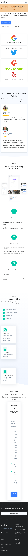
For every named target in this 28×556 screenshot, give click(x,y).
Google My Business (6, 544)
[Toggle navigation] (26, 2)
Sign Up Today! (14, 494)
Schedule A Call (6, 22)
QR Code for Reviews (20, 529)
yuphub (4, 2)
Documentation (4, 550)
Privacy (8, 532)
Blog (2, 547)
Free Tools (3, 542)
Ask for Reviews (19, 526)
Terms (2, 532)
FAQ (16, 536)
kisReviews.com (19, 6)
